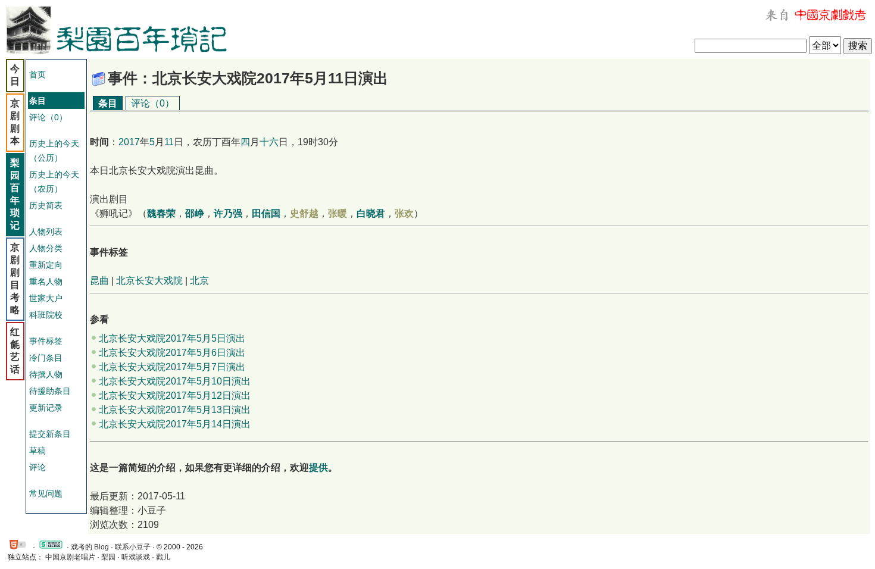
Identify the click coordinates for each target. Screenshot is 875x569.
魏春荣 (161, 213)
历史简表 (45, 205)
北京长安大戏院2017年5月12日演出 (175, 395)
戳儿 (163, 557)
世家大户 (45, 298)
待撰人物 (45, 374)
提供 (318, 467)
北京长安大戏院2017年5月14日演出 (175, 424)
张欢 (404, 213)
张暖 (337, 213)
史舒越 (304, 213)
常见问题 (45, 493)
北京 (199, 281)
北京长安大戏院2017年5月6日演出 (172, 353)
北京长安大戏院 (149, 281)
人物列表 (45, 231)
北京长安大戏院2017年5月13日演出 (175, 410)
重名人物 (45, 281)
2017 (129, 142)
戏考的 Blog (90, 547)
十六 (269, 142)
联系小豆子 (133, 547)
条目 (107, 103)
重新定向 (45, 265)
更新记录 (45, 407)
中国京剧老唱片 (70, 557)
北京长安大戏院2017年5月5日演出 (172, 338)
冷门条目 (45, 357)
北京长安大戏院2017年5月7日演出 (172, 367)
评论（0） (48, 117)
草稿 (37, 450)
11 (169, 142)
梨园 (108, 557)
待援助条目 (50, 391)
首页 (37, 74)
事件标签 (45, 341)
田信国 (266, 213)
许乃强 (228, 213)
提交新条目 (50, 434)
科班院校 (45, 315)
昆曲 (99, 281)
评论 (37, 467)
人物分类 (45, 248)
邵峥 (194, 213)
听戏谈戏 (135, 557)
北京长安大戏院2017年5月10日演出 (175, 381)
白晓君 (371, 213)
